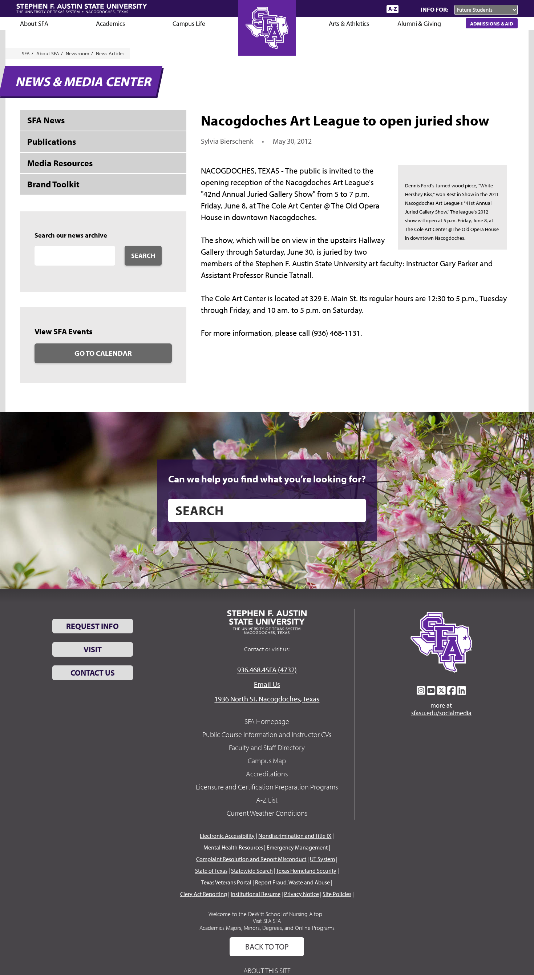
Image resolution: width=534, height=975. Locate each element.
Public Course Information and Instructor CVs (266, 734)
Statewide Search (252, 870)
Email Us (267, 684)
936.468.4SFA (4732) (267, 669)
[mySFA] (372, 9)
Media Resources (60, 163)
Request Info (92, 626)
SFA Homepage (266, 721)
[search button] (355, 510)
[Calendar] (353, 9)
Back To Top (267, 947)
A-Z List (267, 799)
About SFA (34, 23)
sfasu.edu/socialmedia (441, 713)
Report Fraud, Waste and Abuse (292, 882)
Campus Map (267, 760)
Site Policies (337, 894)
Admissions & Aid (491, 23)
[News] (339, 9)
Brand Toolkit (53, 184)
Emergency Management (297, 847)
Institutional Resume (255, 894)
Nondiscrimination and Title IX (294, 835)
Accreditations (267, 773)
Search (143, 255)
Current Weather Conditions (267, 812)
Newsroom (77, 53)
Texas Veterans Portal (226, 882)
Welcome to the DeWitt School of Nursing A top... (267, 914)
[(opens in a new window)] (421, 690)
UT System (322, 859)
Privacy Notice (301, 894)
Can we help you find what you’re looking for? (267, 479)
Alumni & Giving (419, 23)
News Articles (110, 53)
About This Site (267, 970)
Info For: (434, 9)
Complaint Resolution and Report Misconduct (251, 859)
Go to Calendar (103, 353)
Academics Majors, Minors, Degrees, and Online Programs (267, 927)
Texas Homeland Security (306, 870)
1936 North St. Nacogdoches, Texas (266, 698)
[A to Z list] (393, 9)
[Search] (407, 9)
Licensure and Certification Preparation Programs (267, 786)
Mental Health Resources (233, 847)
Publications (51, 141)
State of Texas (211, 870)
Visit (93, 649)
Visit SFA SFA (267, 920)
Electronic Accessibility (227, 835)
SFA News (46, 120)
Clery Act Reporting (203, 894)
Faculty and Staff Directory (267, 747)
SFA (26, 53)
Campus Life (189, 23)
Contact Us (92, 673)
